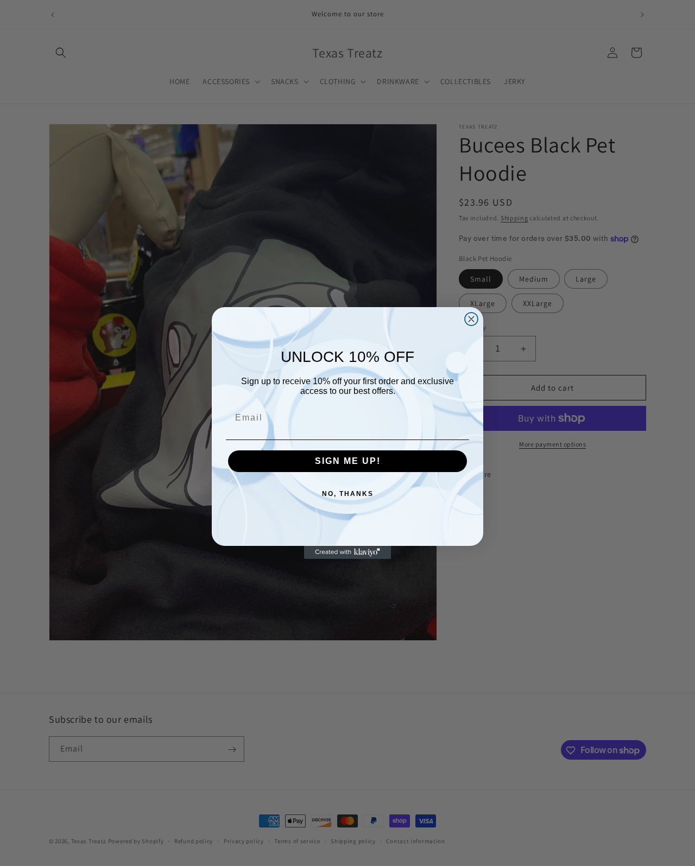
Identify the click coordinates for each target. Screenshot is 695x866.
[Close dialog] (471, 319)
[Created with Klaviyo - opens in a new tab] (347, 552)
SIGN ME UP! (348, 461)
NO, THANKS (348, 494)
